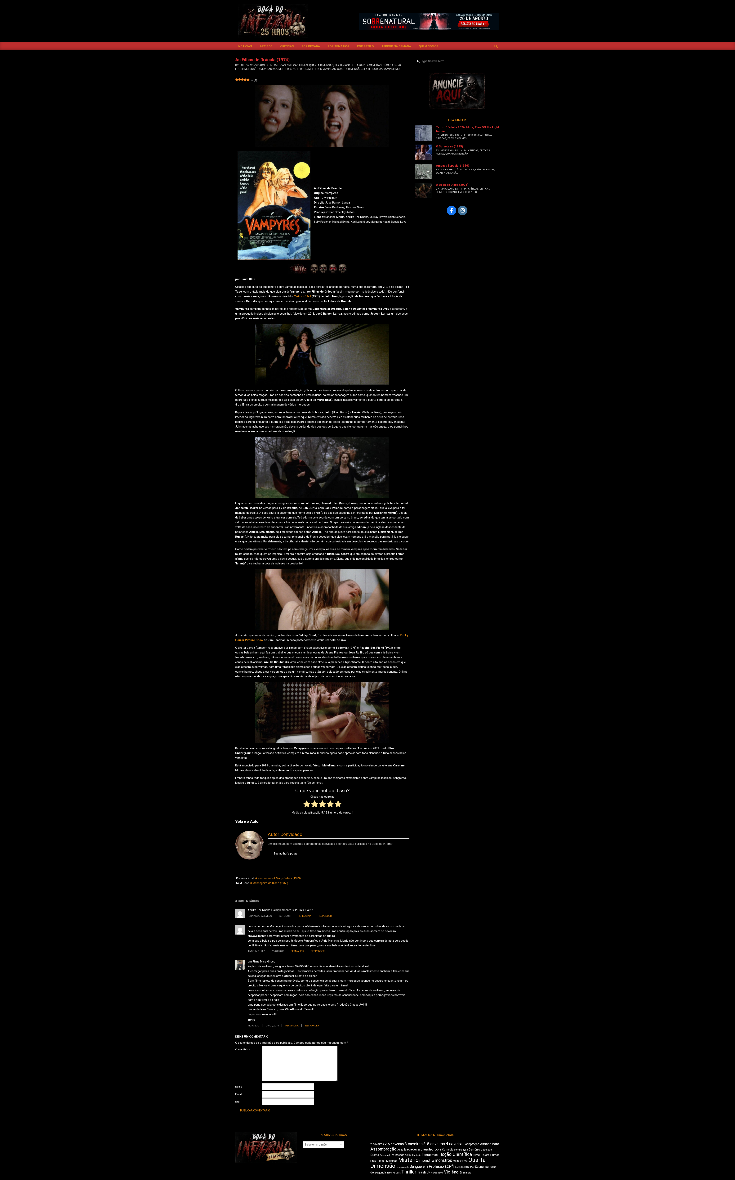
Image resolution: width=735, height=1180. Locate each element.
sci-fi (449, 1166)
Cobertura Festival (480, 135)
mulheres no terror (292, 68)
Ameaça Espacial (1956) (452, 165)
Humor (494, 1155)
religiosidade (402, 1167)
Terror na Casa (394, 1173)
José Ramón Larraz (263, 68)
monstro (426, 1160)
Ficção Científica (455, 1154)
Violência (453, 1172)
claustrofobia (431, 1149)
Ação (400, 1149)
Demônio (474, 1149)
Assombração (383, 1149)
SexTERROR (342, 65)
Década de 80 (403, 1154)
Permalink (304, 915)
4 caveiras (374, 65)
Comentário (242, 1049)
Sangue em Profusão (427, 1166)
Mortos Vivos (460, 1161)
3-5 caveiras (434, 1144)
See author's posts (285, 853)
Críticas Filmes (297, 65)
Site (237, 1101)
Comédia (447, 1149)
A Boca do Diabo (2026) (452, 184)
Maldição (392, 1161)
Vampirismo (391, 68)
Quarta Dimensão (321, 65)
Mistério (408, 1160)
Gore (486, 1155)
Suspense (482, 1167)
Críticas (280, 65)
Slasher (470, 1166)
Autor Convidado (285, 834)
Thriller (408, 1172)
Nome (238, 1086)
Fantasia (416, 1155)
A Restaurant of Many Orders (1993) (278, 878)
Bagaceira (412, 1149)
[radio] (306, 804)
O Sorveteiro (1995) (449, 146)
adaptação (472, 1144)
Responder (325, 915)
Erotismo (241, 68)
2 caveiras (377, 1144)
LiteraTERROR (377, 1161)
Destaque (486, 1149)
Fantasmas (430, 1155)
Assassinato (489, 1144)
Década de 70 (392, 65)
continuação (461, 1149)
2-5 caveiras (394, 1144)
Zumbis (467, 1172)
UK (380, 68)
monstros (443, 1160)
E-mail (238, 1094)
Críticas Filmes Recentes (461, 192)
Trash (421, 1172)
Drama (374, 1155)
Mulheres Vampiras (322, 68)
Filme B (478, 1155)
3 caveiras (414, 1144)
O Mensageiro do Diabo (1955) (269, 883)
